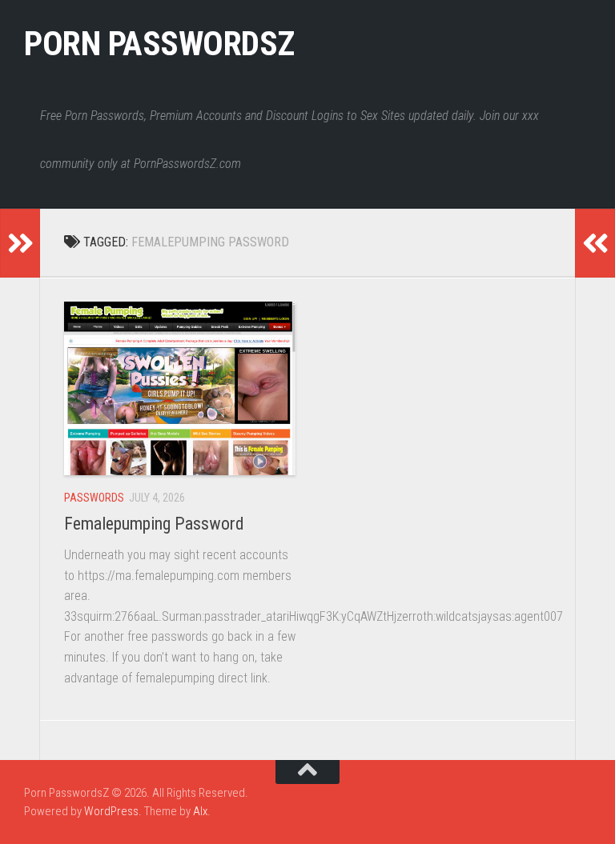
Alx (200, 811)
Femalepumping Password (154, 524)
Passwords (94, 497)
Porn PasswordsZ (159, 43)
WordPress (111, 811)
